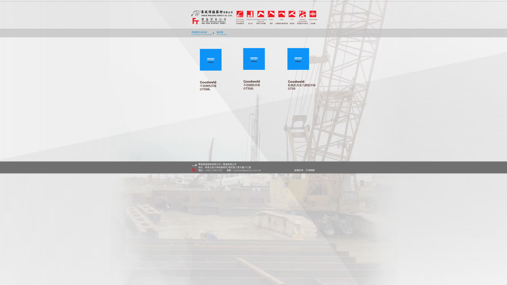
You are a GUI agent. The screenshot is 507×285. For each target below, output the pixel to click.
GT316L (248, 88)
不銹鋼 (204, 85)
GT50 (291, 88)
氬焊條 (212, 85)
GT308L (205, 89)
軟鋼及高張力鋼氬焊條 (302, 85)
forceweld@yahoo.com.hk (247, 170)
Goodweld (208, 82)
